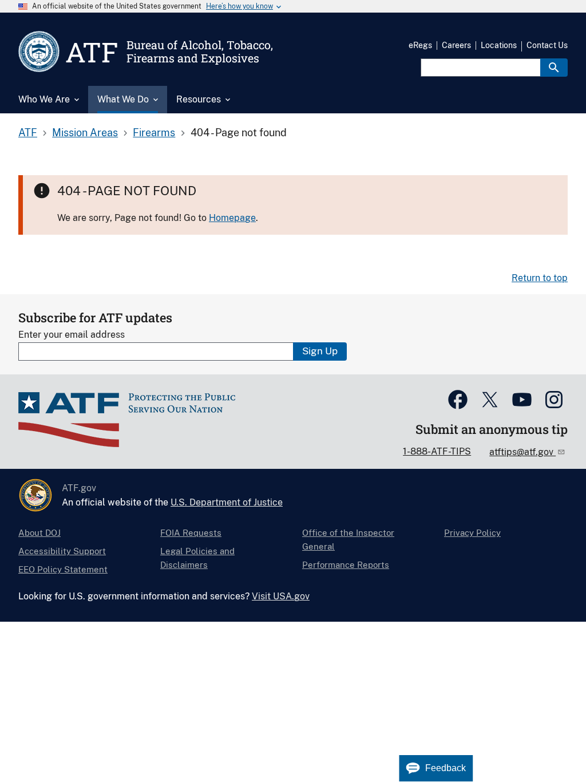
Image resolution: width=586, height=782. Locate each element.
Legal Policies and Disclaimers (197, 558)
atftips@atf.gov (522, 452)
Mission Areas (85, 133)
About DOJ (39, 533)
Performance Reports (345, 565)
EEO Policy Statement (63, 569)
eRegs (420, 45)
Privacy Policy (472, 533)
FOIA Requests (190, 533)
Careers (456, 45)
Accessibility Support (62, 551)
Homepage (232, 217)
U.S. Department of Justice (227, 502)
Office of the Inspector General (348, 539)
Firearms (154, 133)
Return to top (540, 277)
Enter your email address (71, 334)
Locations (499, 45)
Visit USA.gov (281, 596)
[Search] (554, 67)
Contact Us (547, 45)
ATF (27, 133)
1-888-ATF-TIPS (437, 451)
